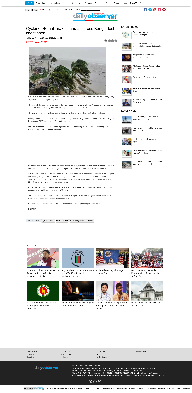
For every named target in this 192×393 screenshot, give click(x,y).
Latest (44, 3)
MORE (134, 3)
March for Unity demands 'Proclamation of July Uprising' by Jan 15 (145, 273)
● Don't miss (102, 357)
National (66, 3)
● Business (65, 352)
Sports (108, 3)
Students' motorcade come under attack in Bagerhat (161, 388)
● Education (66, 354)
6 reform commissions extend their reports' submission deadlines (41, 305)
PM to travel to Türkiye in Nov (144, 77)
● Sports (64, 357)
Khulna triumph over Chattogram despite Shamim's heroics (113, 388)
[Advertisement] (71, 149)
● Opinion (101, 352)
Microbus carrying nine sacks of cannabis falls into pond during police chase (147, 46)
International (55, 3)
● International (31, 352)
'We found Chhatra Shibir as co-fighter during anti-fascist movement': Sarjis (43, 273)
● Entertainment (139, 352)
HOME (29, 3)
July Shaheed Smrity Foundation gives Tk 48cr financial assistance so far (78, 273)
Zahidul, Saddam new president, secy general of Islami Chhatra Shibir (57, 388)
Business (88, 3)
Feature (117, 3)
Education (99, 3)
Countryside (77, 3)
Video (125, 3)
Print (38, 3)
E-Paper (34, 10)
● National (29, 354)
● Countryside (31, 357)
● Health (100, 354)
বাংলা (27, 10)
